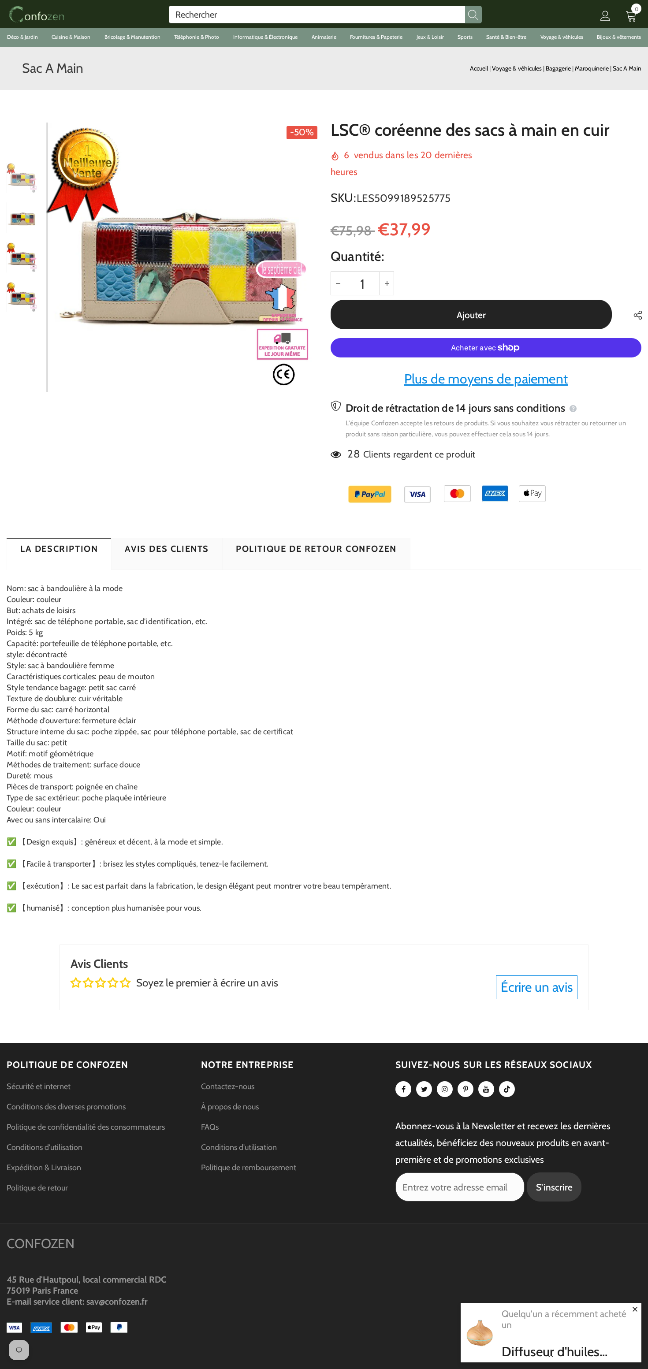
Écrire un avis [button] (537, 987)
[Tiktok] (507, 1089)
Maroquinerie (592, 68)
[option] (181, 257)
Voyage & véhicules (517, 68)
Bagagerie (559, 68)
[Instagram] (445, 1089)
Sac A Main (627, 68)
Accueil (479, 68)
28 (353, 453)
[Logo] (36, 14)
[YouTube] (486, 1089)
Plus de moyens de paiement (486, 379)
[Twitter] (424, 1089)
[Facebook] (403, 1089)
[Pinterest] (465, 1089)
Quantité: (357, 256)
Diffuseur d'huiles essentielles (551, 1352)
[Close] (635, 1309)
